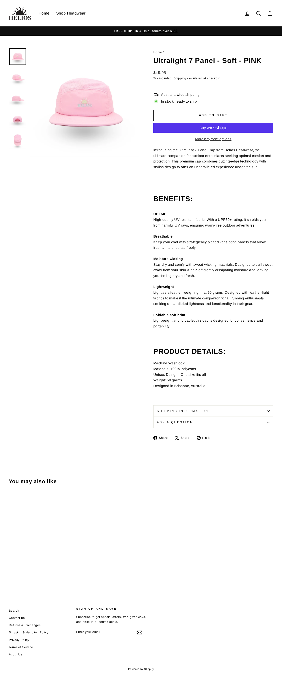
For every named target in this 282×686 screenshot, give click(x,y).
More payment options (213, 139)
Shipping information (182, 411)
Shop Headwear (71, 13)
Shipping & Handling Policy (28, 632)
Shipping (180, 78)
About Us (15, 654)
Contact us (17, 618)
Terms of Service (21, 647)
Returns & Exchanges (25, 625)
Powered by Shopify (141, 669)
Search (14, 610)
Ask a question (175, 422)
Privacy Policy (19, 640)
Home (44, 13)
